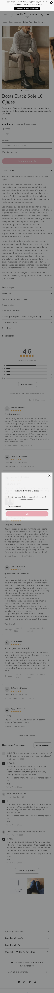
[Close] (49, 476)
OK (27, 513)
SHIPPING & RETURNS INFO (27, 8)
